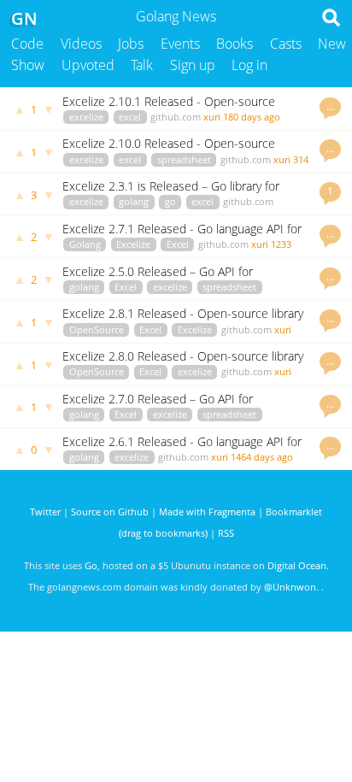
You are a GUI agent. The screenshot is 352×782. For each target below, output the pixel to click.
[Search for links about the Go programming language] (334, 22)
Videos (81, 43)
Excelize (133, 244)
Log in (249, 65)
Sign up (192, 65)
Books (234, 43)
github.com (175, 116)
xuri (211, 116)
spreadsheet (184, 159)
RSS (226, 532)
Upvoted (88, 65)
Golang (85, 244)
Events (180, 43)
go (170, 201)
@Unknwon (290, 586)
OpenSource (96, 329)
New (332, 43)
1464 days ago (262, 456)
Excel (178, 244)
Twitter (45, 511)
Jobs (131, 43)
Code (27, 43)
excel (130, 116)
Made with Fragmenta (207, 511)
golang (134, 201)
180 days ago (251, 116)
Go (91, 565)
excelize (86, 116)
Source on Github (110, 511)
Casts (286, 43)
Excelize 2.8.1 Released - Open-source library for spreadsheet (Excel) (182, 321)
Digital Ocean (296, 565)
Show (27, 65)
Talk (142, 65)
